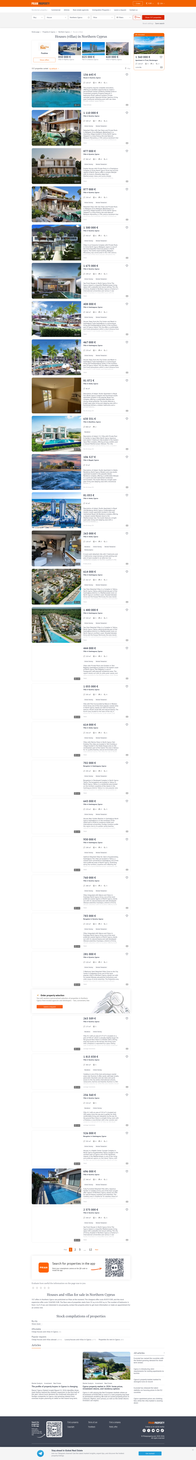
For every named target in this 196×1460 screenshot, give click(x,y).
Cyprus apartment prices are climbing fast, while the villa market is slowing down (148, 1400)
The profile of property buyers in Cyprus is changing (55, 1386)
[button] (137, 4)
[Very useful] (48, 1287)
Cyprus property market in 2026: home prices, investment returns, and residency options (103, 1387)
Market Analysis (37, 1383)
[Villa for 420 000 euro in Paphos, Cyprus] (117, 51)
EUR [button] (149, 3)
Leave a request (50, 1007)
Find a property (72, 1422)
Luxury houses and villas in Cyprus (78, 1339)
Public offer (113, 1427)
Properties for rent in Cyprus (109, 1339)
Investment (48, 1383)
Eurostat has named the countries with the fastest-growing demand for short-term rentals (149, 1360)
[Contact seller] (127, 105)
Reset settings (148, 23)
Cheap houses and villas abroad (44, 1339)
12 (90, 1249)
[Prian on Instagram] (144, 1430)
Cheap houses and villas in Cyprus (45, 1332)
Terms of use (92, 1422)
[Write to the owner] (127, 564)
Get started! (150, 1453)
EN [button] (161, 3)
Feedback (91, 1427)
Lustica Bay (138, 67)
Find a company (115, 1422)
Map (128, 68)
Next (96, 1250)
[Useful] (45, 1287)
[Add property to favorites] (128, 75)
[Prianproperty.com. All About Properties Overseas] (40, 3)
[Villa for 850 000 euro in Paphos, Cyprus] (69, 51)
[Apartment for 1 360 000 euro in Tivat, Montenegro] (149, 53)
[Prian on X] (148, 1430)
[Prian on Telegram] (153, 1430)
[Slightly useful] (41, 1287)
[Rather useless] (37, 1287)
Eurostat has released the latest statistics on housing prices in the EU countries (148, 1390)
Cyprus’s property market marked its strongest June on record (147, 1380)
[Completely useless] (33, 1287)
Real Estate (57, 1383)
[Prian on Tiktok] (162, 1430)
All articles (139, 1353)
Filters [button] (121, 17)
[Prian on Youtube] (157, 1430)
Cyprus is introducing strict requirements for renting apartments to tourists (149, 1371)
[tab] (37, 1345)
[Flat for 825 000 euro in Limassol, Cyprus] (93, 51)
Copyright (70, 1427)
